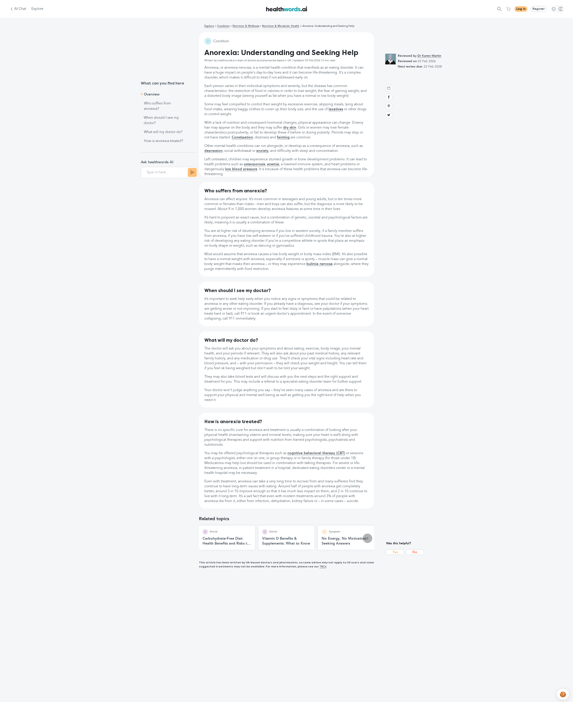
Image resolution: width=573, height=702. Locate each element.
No (414, 552)
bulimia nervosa (319, 264)
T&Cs (323, 566)
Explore (37, 9)
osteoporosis (254, 164)
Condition (223, 26)
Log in (521, 9)
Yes (395, 552)
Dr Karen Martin (429, 55)
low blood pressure (241, 169)
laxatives (336, 109)
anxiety (262, 151)
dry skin (289, 127)
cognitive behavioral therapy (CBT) (316, 453)
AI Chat (20, 9)
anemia (273, 164)
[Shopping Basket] (508, 9)
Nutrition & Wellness (246, 26)
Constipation (242, 137)
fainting (283, 137)
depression (213, 151)
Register (538, 9)
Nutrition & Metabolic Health (280, 26)
